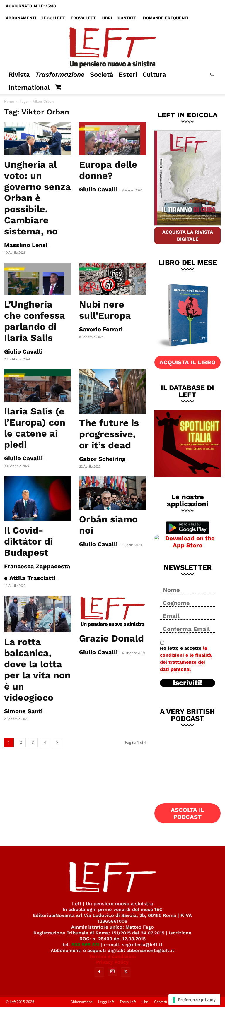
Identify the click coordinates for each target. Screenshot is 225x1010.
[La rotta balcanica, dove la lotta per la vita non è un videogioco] (37, 614)
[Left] (112, 46)
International (29, 87)
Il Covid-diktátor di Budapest (28, 541)
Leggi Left (53, 18)
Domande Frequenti (165, 18)
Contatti (127, 18)
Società (101, 74)
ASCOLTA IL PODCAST (187, 813)
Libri (106, 18)
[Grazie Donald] (112, 612)
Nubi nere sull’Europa (105, 310)
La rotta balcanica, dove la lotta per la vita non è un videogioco (37, 669)
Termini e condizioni (112, 956)
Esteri (128, 74)
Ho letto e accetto (186, 658)
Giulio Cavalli (98, 189)
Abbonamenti (21, 18)
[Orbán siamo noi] (112, 493)
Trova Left (83, 18)
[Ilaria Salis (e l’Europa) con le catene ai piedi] (37, 385)
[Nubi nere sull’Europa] (112, 279)
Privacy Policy (112, 962)
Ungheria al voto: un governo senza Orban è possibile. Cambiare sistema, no (37, 198)
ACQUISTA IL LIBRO (187, 362)
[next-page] (57, 742)
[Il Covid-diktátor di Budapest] (37, 498)
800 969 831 (85, 944)
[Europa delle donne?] (112, 138)
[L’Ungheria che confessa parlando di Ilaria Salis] (37, 279)
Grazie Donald (111, 638)
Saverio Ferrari (101, 329)
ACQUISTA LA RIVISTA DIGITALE (187, 235)
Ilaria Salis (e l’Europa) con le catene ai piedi (34, 428)
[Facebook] (99, 972)
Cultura (154, 74)
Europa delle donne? (108, 170)
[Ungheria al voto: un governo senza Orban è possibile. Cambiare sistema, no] (37, 138)
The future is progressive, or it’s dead (109, 434)
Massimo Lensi (25, 244)
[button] (212, 75)
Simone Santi (23, 711)
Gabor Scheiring (102, 458)
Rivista (19, 74)
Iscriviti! (187, 683)
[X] (125, 972)
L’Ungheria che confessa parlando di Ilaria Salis (34, 321)
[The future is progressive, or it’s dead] (112, 391)
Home (9, 101)
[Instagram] (112, 971)
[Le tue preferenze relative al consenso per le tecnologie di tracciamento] (194, 999)
